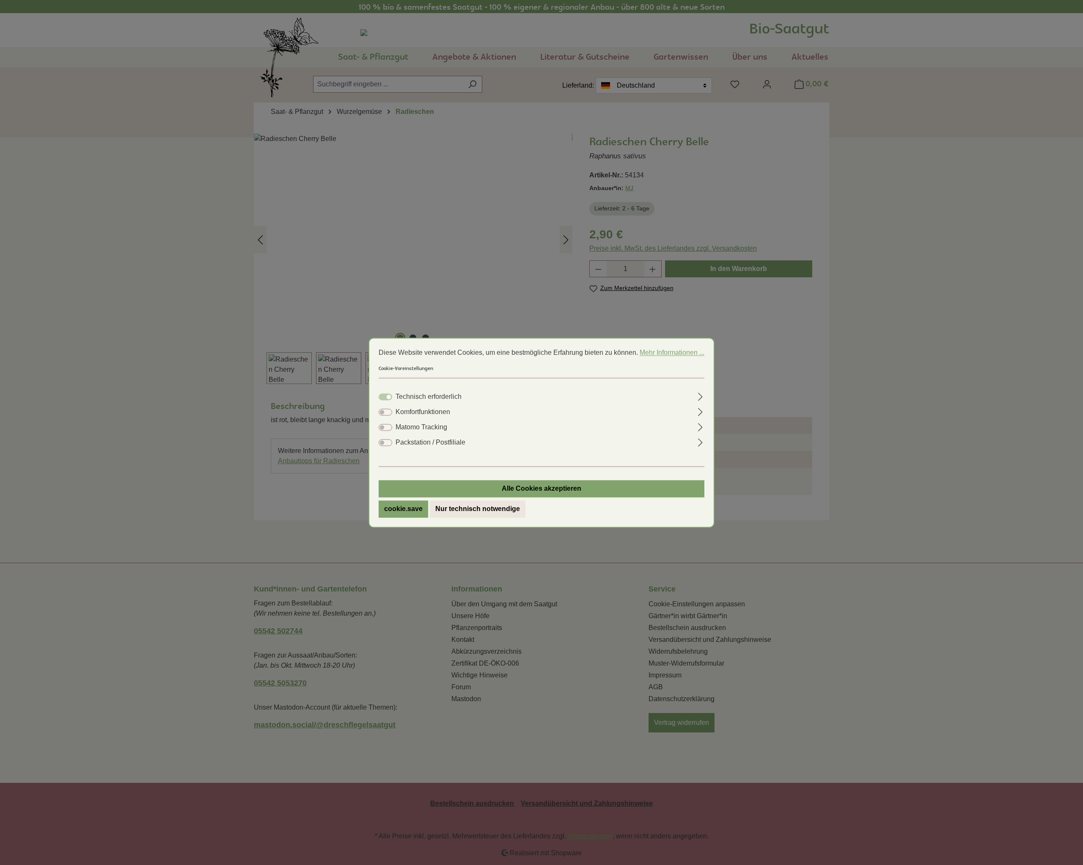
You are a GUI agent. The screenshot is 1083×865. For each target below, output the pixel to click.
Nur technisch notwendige (477, 508)
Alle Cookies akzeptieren (541, 488)
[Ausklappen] (700, 395)
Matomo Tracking (421, 427)
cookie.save (403, 508)
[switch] (385, 412)
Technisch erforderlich (429, 396)
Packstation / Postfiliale (430, 442)
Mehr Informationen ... (672, 352)
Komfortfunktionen (423, 411)
